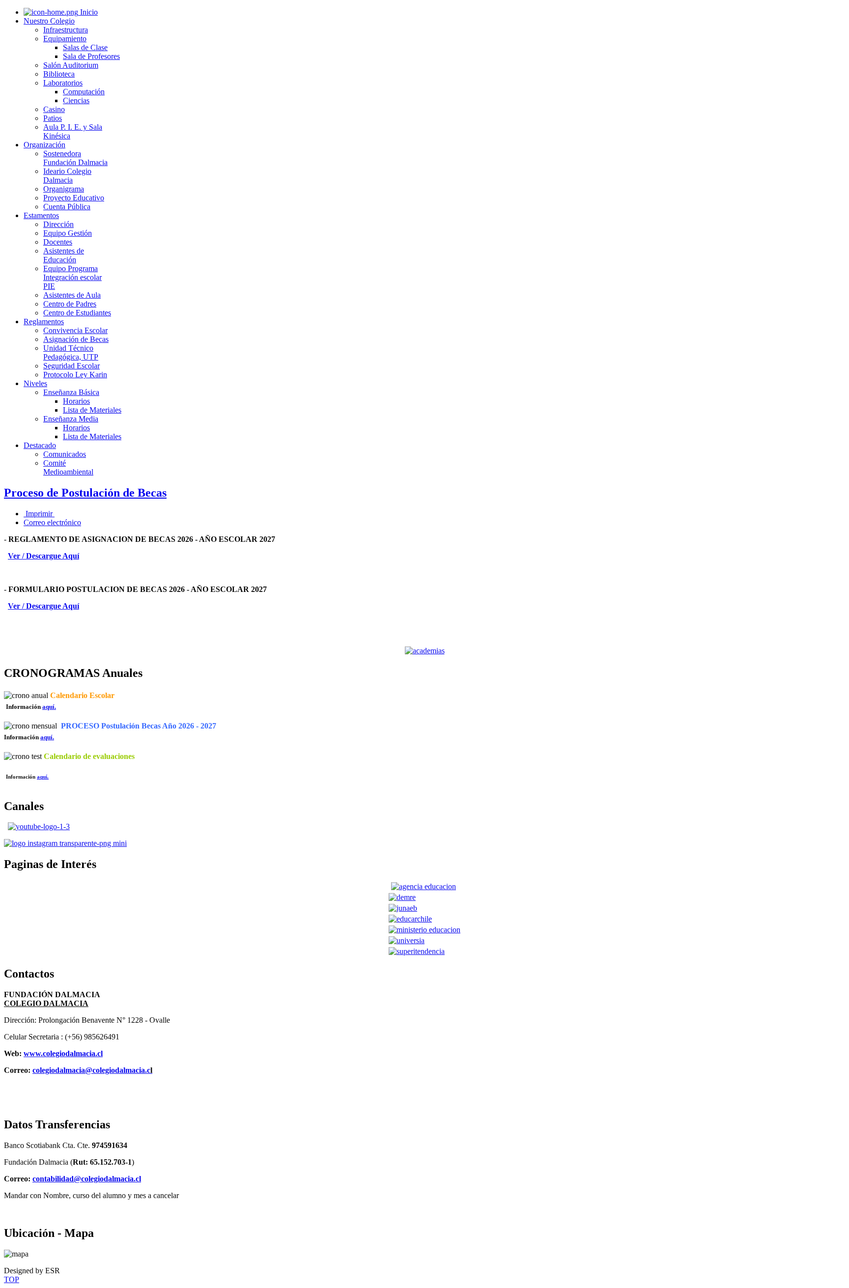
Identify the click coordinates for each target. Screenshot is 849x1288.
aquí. (47, 737)
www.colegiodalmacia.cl (63, 1053)
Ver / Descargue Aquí (43, 556)
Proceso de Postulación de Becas (85, 492)
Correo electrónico (52, 522)
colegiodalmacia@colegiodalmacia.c (91, 1070)
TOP (11, 1279)
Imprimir (39, 513)
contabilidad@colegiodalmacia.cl (86, 1179)
